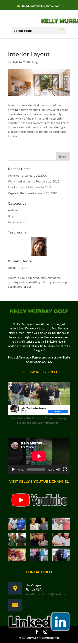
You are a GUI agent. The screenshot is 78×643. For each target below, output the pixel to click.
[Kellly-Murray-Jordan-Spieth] (39, 525)
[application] (39, 456)
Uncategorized (17, 222)
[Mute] (58, 469)
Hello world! (16, 175)
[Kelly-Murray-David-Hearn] (61, 556)
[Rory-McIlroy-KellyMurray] (17, 556)
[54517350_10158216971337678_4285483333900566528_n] (17, 540)
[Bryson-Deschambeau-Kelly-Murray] (17, 525)
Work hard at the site (21, 181)
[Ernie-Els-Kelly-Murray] (39, 540)
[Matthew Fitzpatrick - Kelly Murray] (61, 525)
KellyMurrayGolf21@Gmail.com (46, 594)
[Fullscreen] (65, 469)
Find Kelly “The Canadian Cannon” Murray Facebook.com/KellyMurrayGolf (39, 420)
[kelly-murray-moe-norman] (61, 540)
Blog (35, 62)
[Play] (13, 469)
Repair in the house (20, 193)
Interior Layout (17, 187)
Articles (13, 210)
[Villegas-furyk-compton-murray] (39, 556)
